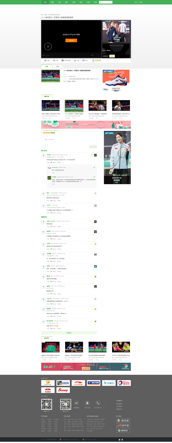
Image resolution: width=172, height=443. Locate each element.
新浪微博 (76, 407)
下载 (78, 60)
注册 (140, 2)
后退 (94, 428)
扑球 (98, 421)
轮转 (100, 428)
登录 (135, 2)
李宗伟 (72, 419)
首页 (45, 2)
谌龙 (76, 419)
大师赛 (49, 428)
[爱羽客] (34, 2)
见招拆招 (102, 419)
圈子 (66, 2)
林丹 (69, 419)
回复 (59, 162)
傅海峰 (81, 424)
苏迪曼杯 (56, 419)
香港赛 (49, 431)
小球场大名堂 (90, 419)
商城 (95, 2)
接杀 (91, 424)
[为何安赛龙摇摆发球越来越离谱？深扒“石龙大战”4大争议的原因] (97, 347)
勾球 (101, 421)
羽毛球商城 (90, 431)
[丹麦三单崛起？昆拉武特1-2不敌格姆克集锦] (50, 106)
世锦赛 (49, 419)
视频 (52, 2)
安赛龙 (104, 50)
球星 (88, 2)
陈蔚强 (73, 424)
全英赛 (56, 421)
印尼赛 (56, 424)
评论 (86, 60)
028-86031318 (98, 407)
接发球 (92, 421)
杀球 (88, 424)
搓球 (95, 421)
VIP (112, 56)
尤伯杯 (49, 421)
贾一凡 (69, 426)
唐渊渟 (73, 426)
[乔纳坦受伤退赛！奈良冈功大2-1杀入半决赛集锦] (121, 106)
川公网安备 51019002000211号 (70, 439)
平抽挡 (103, 424)
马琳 (73, 421)
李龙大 (69, 424)
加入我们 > (119, 406)
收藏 (48, 60)
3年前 (48, 162)
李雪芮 (69, 421)
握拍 (98, 426)
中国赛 (43, 424)
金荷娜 (78, 430)
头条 (59, 2)
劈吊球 (99, 424)
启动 (97, 428)
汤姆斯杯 (43, 421)
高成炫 (73, 430)
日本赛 (56, 428)
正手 (88, 426)
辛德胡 (81, 421)
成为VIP (71, 40)
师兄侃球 (97, 419)
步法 (88, 428)
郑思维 (82, 430)
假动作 (102, 426)
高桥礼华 (78, 426)
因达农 (76, 421)
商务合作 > (119, 409)
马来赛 (49, 426)
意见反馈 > (119, 404)
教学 (81, 2)
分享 (57, 60)
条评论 (54, 162)
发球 (88, 421)
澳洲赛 (56, 431)
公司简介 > (119, 400)
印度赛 (56, 426)
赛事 (73, 2)
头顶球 (95, 426)
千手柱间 (54, 177)
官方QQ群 (87, 407)
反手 (91, 426)
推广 (129, 128)
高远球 (95, 424)
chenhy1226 (54, 167)
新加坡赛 (43, 428)
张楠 (77, 424)
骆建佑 (108, 50)
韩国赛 (49, 424)
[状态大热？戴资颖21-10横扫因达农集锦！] (97, 106)
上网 (91, 428)
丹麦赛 (43, 426)
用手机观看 (67, 60)
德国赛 (43, 431)
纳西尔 (69, 430)
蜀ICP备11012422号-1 (91, 439)
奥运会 (43, 419)
